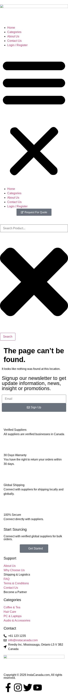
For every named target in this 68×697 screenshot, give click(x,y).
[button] (34, 117)
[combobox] (34, 228)
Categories (14, 32)
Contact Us (14, 40)
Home (11, 27)
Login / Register (17, 45)
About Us (13, 36)
